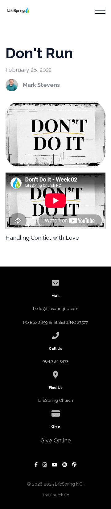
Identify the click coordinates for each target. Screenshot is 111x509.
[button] (100, 11)
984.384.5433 (55, 361)
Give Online (55, 440)
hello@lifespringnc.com (55, 308)
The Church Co (55, 495)
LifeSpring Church (55, 400)
